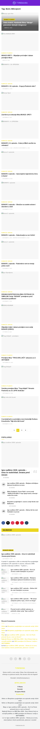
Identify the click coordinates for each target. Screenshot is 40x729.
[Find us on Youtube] (17, 523)
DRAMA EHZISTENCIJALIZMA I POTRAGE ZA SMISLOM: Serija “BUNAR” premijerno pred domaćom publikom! (17, 296)
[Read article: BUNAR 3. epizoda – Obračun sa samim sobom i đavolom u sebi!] (20, 191)
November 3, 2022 (7, 301)
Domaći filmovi (9, 19)
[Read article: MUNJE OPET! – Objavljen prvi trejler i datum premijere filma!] (20, 42)
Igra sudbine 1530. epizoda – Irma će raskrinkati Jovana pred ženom (15, 472)
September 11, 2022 (7, 393)
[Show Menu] (2, 3)
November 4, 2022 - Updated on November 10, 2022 (15, 237)
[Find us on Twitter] (8, 523)
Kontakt (20, 689)
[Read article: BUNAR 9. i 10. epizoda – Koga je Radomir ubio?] (20, 72)
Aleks (3, 626)
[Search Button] (38, 3)
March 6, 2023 (6, 60)
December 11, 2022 (7, 88)
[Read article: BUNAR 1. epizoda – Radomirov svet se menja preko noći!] (20, 250)
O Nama (20, 686)
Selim (3, 630)
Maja (3, 635)
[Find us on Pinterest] (22, 523)
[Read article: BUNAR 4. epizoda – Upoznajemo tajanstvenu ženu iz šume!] (20, 160)
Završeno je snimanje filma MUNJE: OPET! (16, 114)
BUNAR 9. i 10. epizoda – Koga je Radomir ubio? (18, 86)
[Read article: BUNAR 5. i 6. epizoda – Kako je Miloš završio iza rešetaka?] (20, 129)
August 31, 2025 (15, 613)
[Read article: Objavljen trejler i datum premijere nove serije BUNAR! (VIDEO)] (20, 313)
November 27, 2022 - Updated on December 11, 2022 (16, 147)
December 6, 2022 (7, 117)
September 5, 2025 (7, 558)
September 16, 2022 (7, 362)
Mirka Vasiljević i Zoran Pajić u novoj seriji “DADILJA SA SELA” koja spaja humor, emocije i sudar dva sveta (22, 493)
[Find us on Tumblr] (26, 523)
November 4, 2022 (7, 268)
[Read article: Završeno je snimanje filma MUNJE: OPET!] (20, 101)
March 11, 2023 (8, 27)
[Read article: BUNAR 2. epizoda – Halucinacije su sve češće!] (20, 221)
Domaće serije (6, 83)
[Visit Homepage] (20, 3)
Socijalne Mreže (20, 691)
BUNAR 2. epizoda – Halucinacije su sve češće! (18, 235)
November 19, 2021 (7, 423)
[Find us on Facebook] (3, 523)
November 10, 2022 (7, 178)
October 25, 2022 (7, 331)
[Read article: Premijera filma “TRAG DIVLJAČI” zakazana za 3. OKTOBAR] (20, 344)
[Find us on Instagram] (12, 523)
